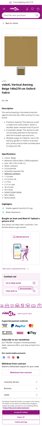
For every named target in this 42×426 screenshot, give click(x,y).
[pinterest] (13, 357)
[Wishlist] (32, 8)
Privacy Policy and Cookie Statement (16, 408)
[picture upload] (21, 252)
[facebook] (4, 357)
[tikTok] (18, 357)
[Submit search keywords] (37, 15)
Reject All (20, 417)
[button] (21, 382)
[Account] (27, 8)
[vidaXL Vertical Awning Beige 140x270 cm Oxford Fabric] (21, 47)
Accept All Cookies (21, 412)
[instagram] (8, 357)
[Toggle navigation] (4, 9)
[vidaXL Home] (14, 9)
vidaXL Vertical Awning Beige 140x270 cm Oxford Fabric (18, 88)
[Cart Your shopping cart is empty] (38, 8)
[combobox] (21, 15)
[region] (21, 411)
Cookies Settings (21, 422)
